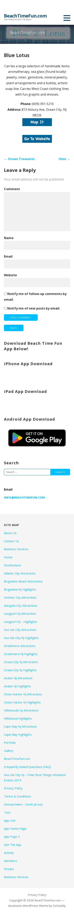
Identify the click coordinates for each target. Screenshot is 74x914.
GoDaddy (59, 906)
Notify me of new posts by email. (33, 308)
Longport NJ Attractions (20, 613)
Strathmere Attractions (19, 646)
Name (9, 238)
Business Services (16, 549)
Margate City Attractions (20, 605)
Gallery (8, 751)
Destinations (12, 565)
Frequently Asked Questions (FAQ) (27, 767)
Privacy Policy (13, 788)
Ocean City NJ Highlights (20, 670)
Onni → (64, 159)
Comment (12, 189)
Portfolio (10, 742)
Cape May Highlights (18, 734)
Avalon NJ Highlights (17, 686)
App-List (9, 820)
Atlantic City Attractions (20, 573)
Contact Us (11, 541)
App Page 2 (12, 836)
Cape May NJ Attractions (20, 726)
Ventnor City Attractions (20, 597)
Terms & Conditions (17, 796)
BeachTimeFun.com (25, 15)
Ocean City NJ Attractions (21, 662)
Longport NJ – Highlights (20, 622)
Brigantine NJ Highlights (20, 589)
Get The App (12, 845)
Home (8, 557)
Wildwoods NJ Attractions (21, 710)
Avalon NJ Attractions (18, 678)
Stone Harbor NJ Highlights (22, 702)
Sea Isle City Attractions (20, 630)
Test (7, 812)
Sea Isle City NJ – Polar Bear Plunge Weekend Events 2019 (35, 777)
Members (10, 861)
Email (8, 256)
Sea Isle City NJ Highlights (21, 638)
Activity (9, 853)
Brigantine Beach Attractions (23, 581)
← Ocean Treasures (19, 159)
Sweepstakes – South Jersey (23, 804)
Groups (9, 869)
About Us (10, 533)
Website (10, 275)
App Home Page (15, 828)
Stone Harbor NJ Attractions (23, 694)
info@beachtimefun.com (24, 497)
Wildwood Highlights (18, 718)
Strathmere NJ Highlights (21, 654)
